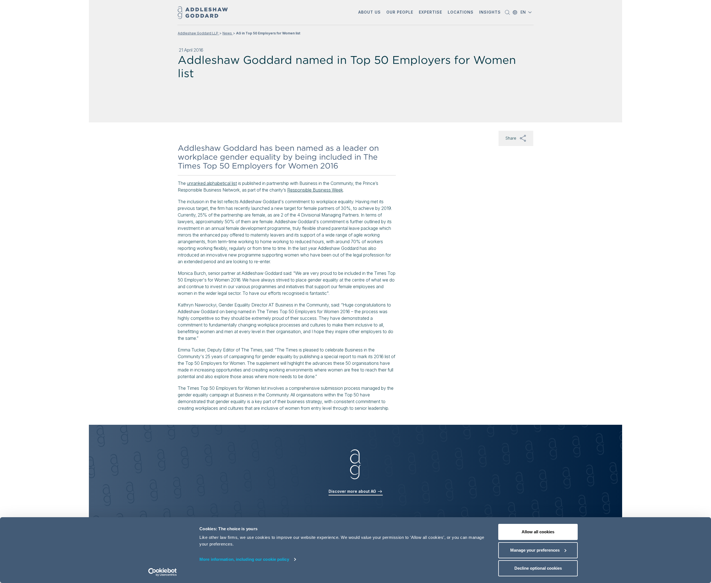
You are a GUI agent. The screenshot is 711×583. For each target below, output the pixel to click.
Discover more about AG (353, 491)
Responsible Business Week (315, 190)
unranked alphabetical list (212, 183)
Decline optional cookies (538, 568)
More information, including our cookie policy (244, 559)
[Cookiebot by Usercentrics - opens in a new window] (162, 572)
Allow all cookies (538, 531)
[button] (370, 12)
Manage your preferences (535, 550)
